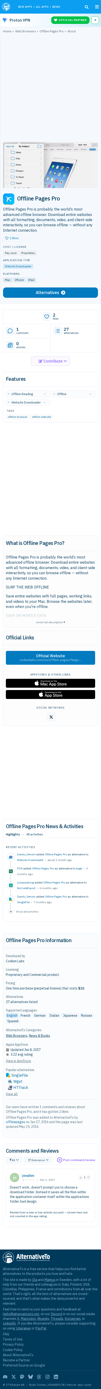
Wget (17, 1081)
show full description (50, 622)
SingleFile (23, 902)
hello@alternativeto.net (21, 1314)
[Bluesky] (30, 1376)
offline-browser (17, 417)
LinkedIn (9, 1323)
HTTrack (20, 1087)
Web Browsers (16, 1036)
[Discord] (5, 1376)
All (13, 1160)
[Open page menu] (97, 7)
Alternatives (47, 292)
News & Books (39, 1036)
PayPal (40, 1328)
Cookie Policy (13, 1349)
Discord (56, 1314)
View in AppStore (18, 1061)
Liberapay (23, 1328)
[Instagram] (47, 1376)
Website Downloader (18, 266)
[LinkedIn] (56, 1376)
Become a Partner (16, 1360)
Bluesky (43, 1318)
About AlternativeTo (18, 1355)
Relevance (38, 1160)
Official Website (50, 657)
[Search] (86, 7)
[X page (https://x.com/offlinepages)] (51, 717)
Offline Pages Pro (56, 854)
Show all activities (27, 911)
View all (12, 1094)
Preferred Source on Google (24, 1365)
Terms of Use (13, 1339)
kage (79, 868)
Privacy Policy (13, 1344)
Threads (56, 1318)
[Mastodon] (22, 1376)
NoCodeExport (26, 888)
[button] (12, 238)
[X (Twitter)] (13, 1376)
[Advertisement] (50, 88)
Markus (49, 1279)
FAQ (6, 1334)
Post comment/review (79, 1160)
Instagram (73, 1318)
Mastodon (28, 1318)
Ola (34, 1279)
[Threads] (39, 1376)
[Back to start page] (7, 7)
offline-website (41, 417)
